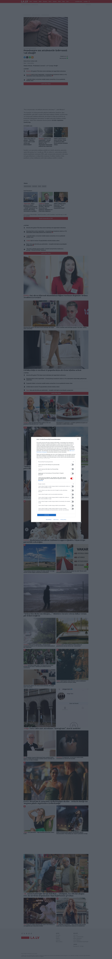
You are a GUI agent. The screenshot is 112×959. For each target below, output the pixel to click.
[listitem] (56, 461)
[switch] (72, 464)
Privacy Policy (63, 519)
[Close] (78, 439)
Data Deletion (48, 519)
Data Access (56, 519)
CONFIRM (46, 515)
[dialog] (56, 479)
